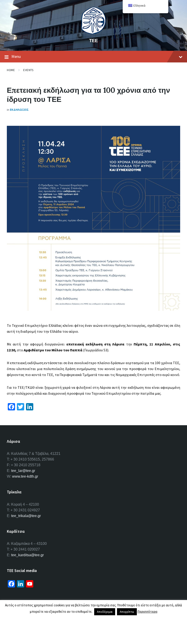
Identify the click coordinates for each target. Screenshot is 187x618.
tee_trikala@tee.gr (26, 516)
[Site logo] (93, 33)
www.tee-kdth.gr (25, 476)
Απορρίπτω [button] (127, 612)
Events (28, 70)
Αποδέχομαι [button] (104, 612)
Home (11, 70)
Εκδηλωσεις (19, 110)
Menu (16, 56)
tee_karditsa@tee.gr (27, 555)
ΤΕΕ (93, 40)
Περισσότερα (147, 611)
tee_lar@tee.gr (23, 471)
